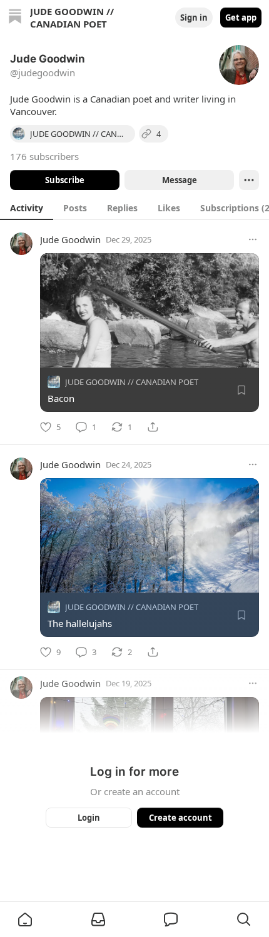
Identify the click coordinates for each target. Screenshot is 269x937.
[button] (25, 919)
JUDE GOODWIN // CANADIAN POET (131, 382)
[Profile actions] (249, 180)
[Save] (241, 390)
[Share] (152, 427)
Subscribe (64, 180)
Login (89, 817)
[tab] (26, 207)
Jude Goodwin (70, 239)
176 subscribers (44, 156)
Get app (240, 17)
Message (179, 180)
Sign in (194, 17)
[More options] (253, 239)
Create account (180, 817)
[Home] (15, 18)
